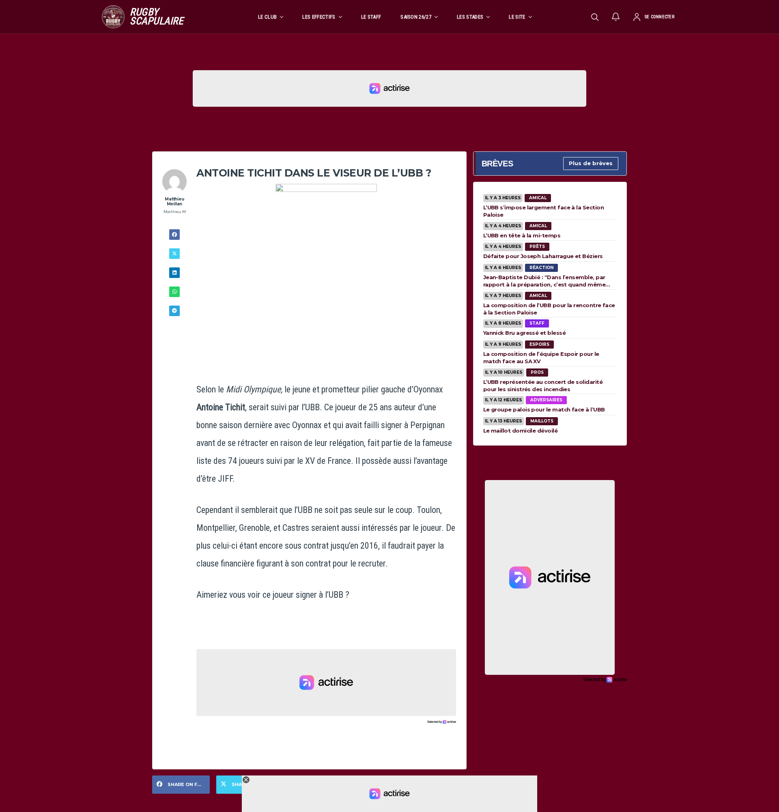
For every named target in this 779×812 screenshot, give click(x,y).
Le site (517, 17)
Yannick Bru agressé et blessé (524, 333)
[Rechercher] (595, 17)
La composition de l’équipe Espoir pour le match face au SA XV (541, 357)
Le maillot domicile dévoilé (520, 430)
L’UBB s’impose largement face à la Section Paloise (543, 211)
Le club (267, 17)
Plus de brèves (591, 163)
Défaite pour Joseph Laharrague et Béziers (543, 256)
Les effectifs (318, 17)
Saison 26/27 (415, 17)
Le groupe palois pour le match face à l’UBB (544, 409)
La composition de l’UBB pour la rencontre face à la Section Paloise (549, 309)
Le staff (371, 17)
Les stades (470, 17)
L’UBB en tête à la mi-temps (521, 235)
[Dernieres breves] (616, 17)
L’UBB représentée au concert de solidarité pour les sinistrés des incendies (543, 385)
